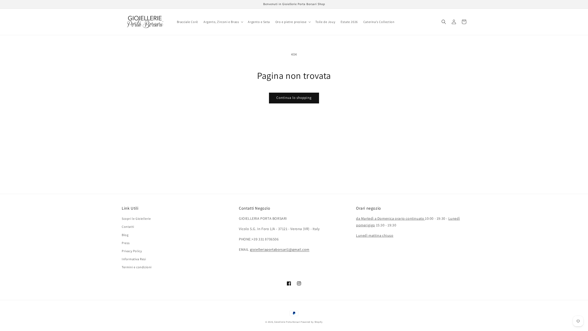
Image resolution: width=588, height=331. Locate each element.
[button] (223, 22)
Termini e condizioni (137, 267)
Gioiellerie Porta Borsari (287, 321)
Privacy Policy (132, 251)
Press (126, 243)
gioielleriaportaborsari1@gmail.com (279, 249)
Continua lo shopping (294, 97)
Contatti (128, 227)
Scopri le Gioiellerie (136, 219)
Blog (125, 235)
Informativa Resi (134, 259)
